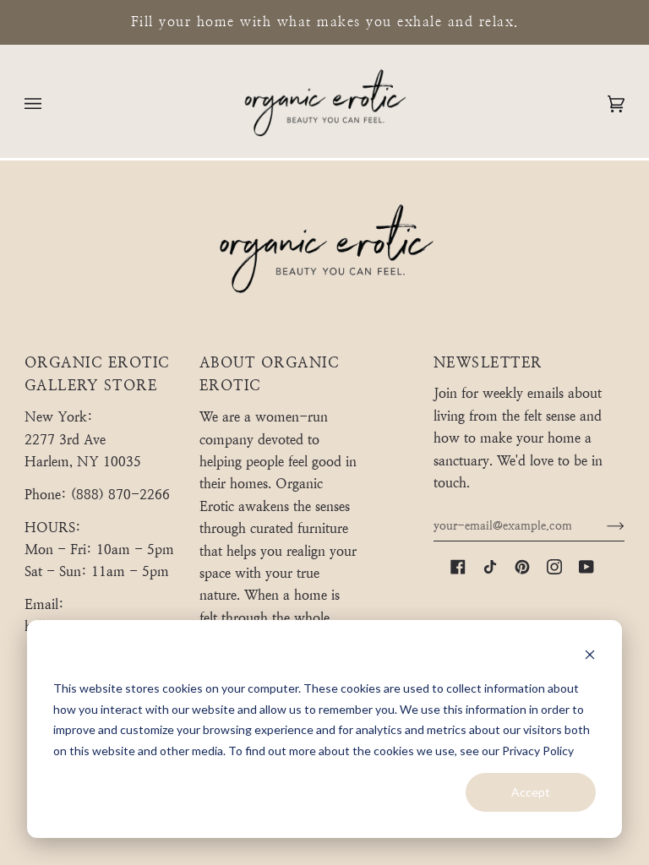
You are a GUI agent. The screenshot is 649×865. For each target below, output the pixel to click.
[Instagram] (554, 566)
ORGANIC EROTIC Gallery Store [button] (97, 375)
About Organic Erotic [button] (269, 375)
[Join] (602, 525)
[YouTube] (586, 566)
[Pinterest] (522, 566)
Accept (530, 792)
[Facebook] (458, 566)
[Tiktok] (490, 566)
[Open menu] (50, 104)
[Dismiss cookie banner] (590, 656)
